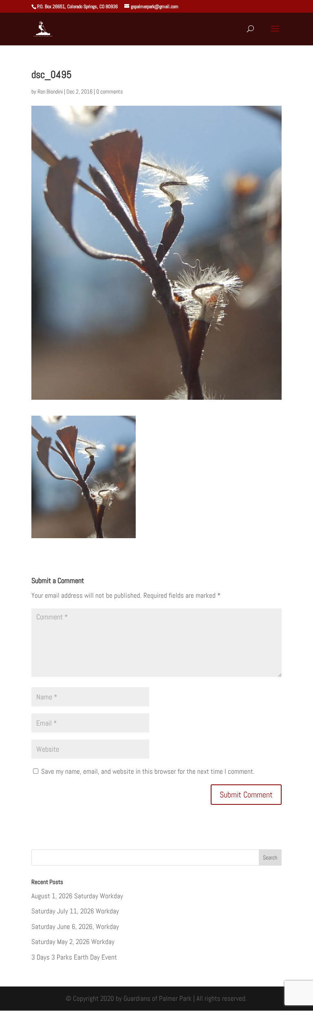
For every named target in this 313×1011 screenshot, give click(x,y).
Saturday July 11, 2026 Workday (75, 910)
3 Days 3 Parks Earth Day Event (74, 957)
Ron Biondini (50, 91)
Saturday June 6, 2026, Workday (75, 926)
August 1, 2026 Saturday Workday (77, 895)
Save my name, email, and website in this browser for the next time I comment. (148, 771)
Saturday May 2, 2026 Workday (73, 941)
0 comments (109, 91)
